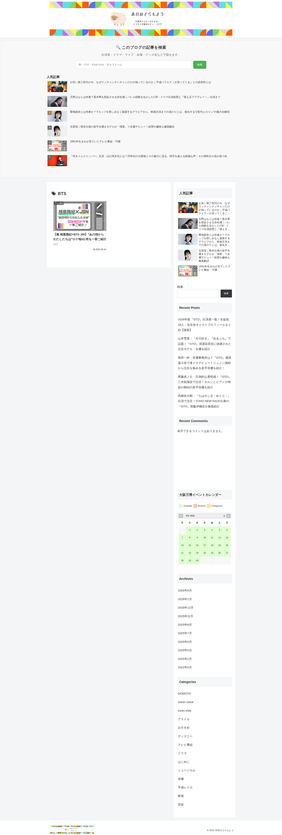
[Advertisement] (204, 461)
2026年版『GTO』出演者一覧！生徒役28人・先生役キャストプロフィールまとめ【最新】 (204, 325)
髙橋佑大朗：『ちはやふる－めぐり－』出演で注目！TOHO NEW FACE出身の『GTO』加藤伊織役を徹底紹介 (204, 401)
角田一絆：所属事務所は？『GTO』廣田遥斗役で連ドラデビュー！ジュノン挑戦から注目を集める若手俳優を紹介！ (204, 363)
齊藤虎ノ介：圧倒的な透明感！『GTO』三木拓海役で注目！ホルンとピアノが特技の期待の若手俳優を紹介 (204, 382)
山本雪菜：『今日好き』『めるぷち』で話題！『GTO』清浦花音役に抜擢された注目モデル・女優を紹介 (204, 344)
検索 (199, 64)
